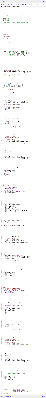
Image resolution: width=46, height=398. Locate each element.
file (19, 6)
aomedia (2, 4)
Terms (10, 396)
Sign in (44, 1)
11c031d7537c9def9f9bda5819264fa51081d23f (16, 4)
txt (42, 396)
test (27, 4)
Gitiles (5, 396)
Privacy (8, 396)
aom (6, 4)
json (44, 396)
